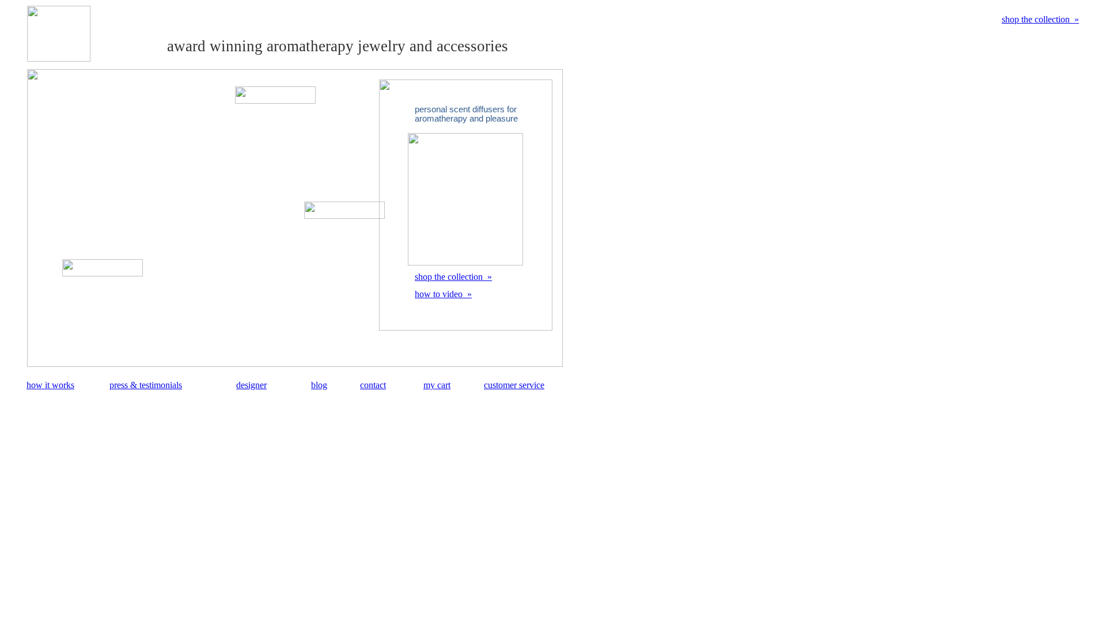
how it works (50, 385)
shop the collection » (1040, 19)
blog (319, 385)
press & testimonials (145, 385)
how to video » (443, 294)
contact (373, 385)
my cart (436, 385)
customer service (514, 385)
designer (251, 385)
